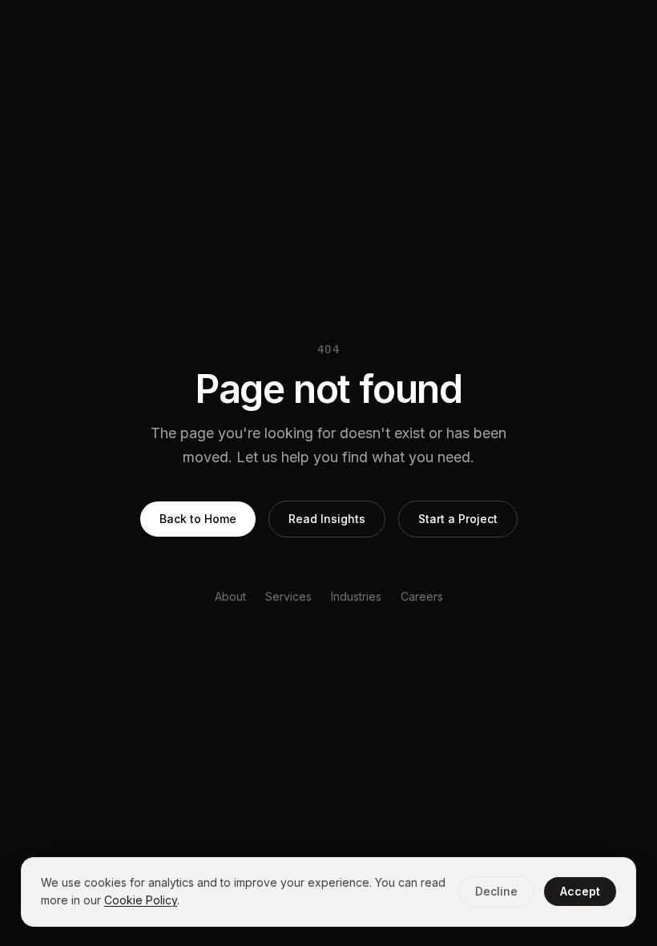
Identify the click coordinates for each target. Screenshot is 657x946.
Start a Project (458, 518)
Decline (496, 891)
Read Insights (326, 518)
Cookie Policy (140, 900)
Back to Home (197, 518)
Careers (422, 596)
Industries (356, 596)
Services (288, 596)
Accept (580, 891)
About (230, 596)
